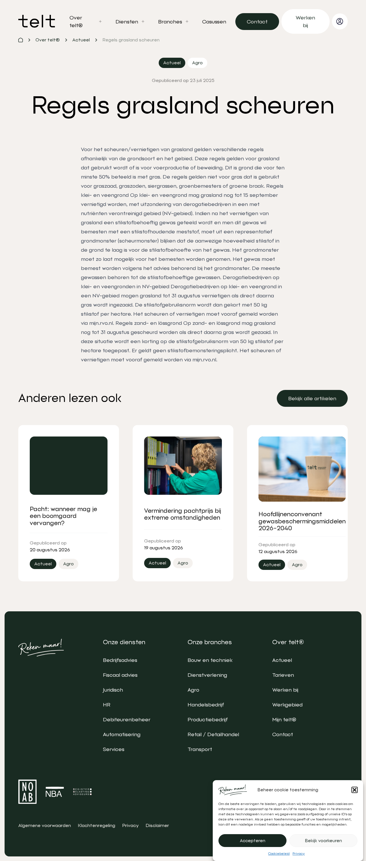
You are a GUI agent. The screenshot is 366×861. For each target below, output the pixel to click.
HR (106, 705)
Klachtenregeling (96, 825)
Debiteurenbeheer (126, 719)
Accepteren (252, 840)
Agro (193, 690)
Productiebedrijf (208, 719)
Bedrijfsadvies (120, 660)
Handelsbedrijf (206, 705)
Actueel (282, 660)
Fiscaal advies (120, 675)
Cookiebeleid (279, 854)
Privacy (299, 854)
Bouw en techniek (210, 660)
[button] (354, 790)
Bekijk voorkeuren (323, 840)
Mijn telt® (284, 719)
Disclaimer (157, 825)
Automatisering (121, 734)
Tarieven (283, 675)
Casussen (214, 22)
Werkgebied (287, 705)
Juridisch (113, 690)
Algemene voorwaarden (44, 825)
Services (113, 749)
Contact (282, 734)
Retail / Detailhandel (213, 734)
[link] (257, 21)
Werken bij (285, 690)
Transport (200, 749)
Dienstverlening (207, 675)
